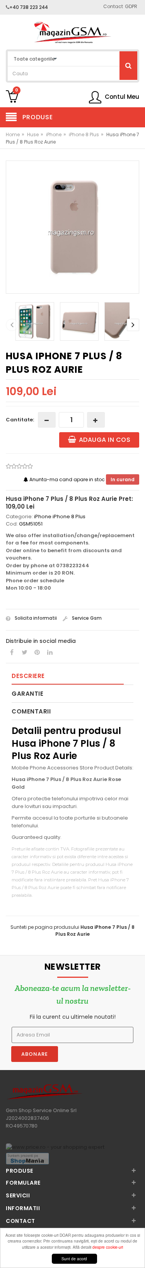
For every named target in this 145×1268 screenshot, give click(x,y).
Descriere (28, 676)
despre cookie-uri (107, 1247)
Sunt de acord (74, 1258)
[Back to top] (137, 1254)
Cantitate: (20, 419)
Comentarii (31, 711)
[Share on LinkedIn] (50, 652)
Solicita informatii (35, 618)
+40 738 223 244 (28, 7)
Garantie (27, 694)
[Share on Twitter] (24, 652)
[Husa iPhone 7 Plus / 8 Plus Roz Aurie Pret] (72, 32)
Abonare (34, 1054)
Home (13, 134)
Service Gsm (86, 618)
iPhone (53, 134)
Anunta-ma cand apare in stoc (67, 479)
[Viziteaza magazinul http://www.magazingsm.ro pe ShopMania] (27, 1158)
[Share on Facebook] (11, 652)
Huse (33, 134)
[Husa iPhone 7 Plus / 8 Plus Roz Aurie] (72, 226)
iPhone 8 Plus (84, 134)
